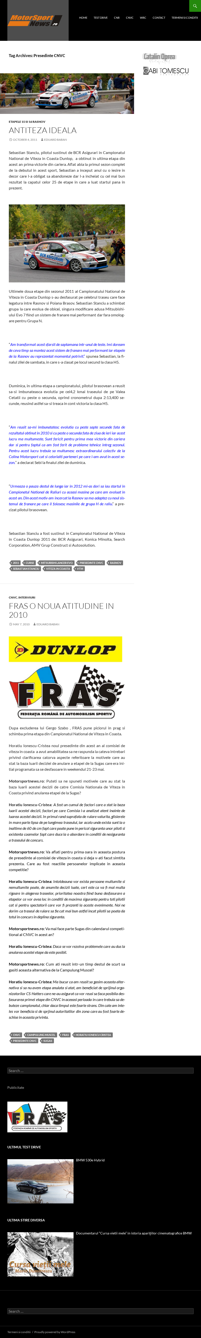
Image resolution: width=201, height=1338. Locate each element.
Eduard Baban (55, 139)
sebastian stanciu (26, 568)
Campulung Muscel (41, 1034)
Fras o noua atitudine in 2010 (61, 610)
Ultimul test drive (24, 1147)
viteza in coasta (58, 568)
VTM (80, 568)
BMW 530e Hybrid (90, 1160)
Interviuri (26, 597)
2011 (16, 562)
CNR (117, 17)
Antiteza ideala (42, 130)
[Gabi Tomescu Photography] (165, 71)
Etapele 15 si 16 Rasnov (27, 121)
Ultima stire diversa (26, 1220)
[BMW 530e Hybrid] (40, 1181)
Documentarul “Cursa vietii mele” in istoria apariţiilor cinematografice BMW (134, 1233)
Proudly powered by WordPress (54, 1332)
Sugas (47, 1040)
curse (30, 562)
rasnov (115, 562)
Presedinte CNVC (91, 562)
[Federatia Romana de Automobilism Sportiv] (37, 1116)
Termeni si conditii (185, 17)
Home (83, 17)
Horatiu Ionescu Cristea (93, 1034)
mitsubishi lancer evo (57, 562)
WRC (143, 17)
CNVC (130, 17)
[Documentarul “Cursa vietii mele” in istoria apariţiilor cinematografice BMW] (40, 1254)
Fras (65, 1034)
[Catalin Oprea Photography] (159, 58)
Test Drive (101, 17)
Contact (159, 17)
